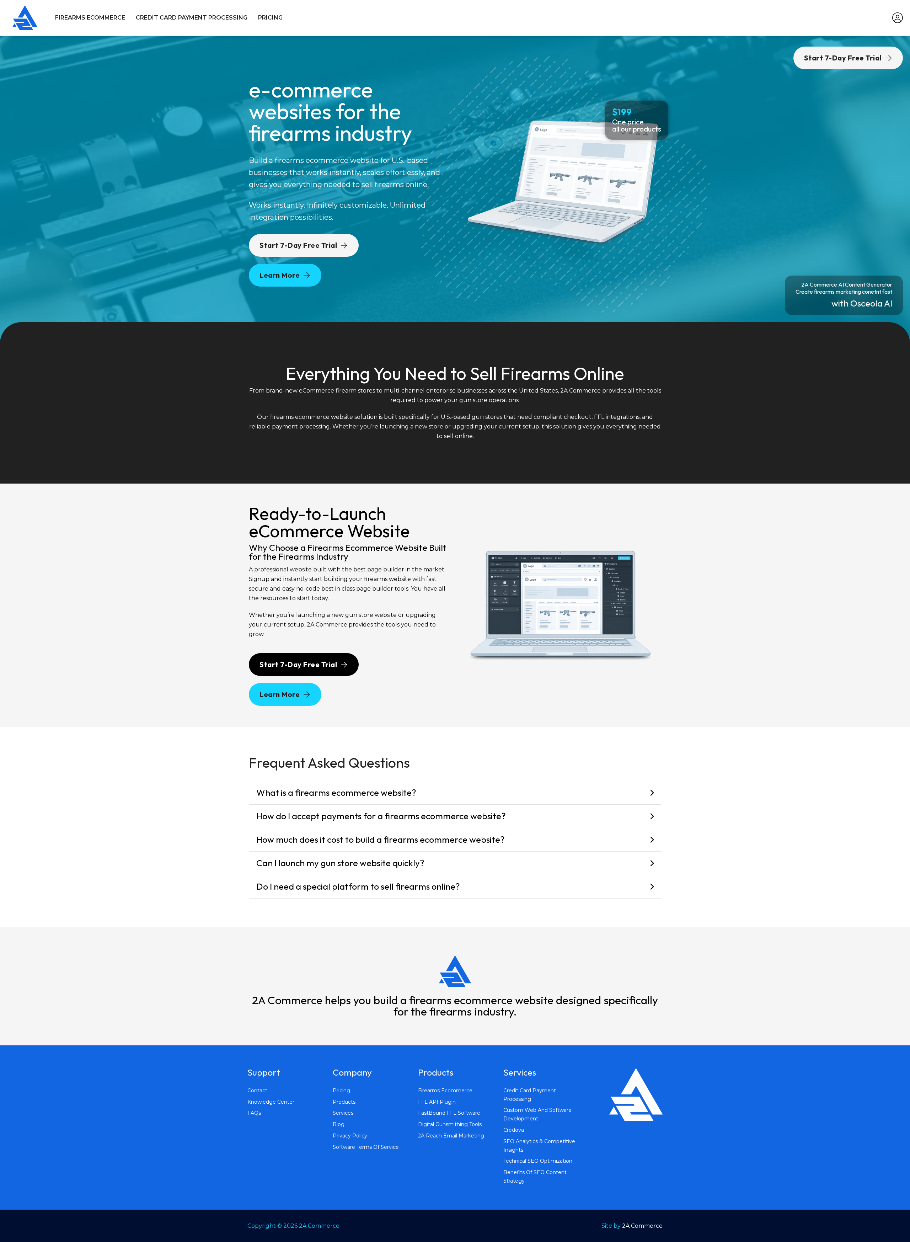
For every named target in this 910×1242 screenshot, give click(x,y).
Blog (338, 1124)
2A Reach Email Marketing (451, 1135)
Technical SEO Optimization (537, 1161)
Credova (513, 1130)
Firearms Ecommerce (90, 17)
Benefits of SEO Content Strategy (535, 1176)
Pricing (270, 17)
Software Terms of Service (366, 1147)
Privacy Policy (350, 1135)
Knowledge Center (270, 1102)
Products (344, 1102)
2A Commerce (642, 1225)
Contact (257, 1090)
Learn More (279, 275)
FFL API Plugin (437, 1102)
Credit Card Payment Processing (191, 17)
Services (343, 1113)
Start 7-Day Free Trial (298, 245)
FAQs (254, 1113)
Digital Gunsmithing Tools (450, 1124)
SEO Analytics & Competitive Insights (539, 1145)
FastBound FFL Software (449, 1113)
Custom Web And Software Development (537, 1114)
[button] (455, 793)
